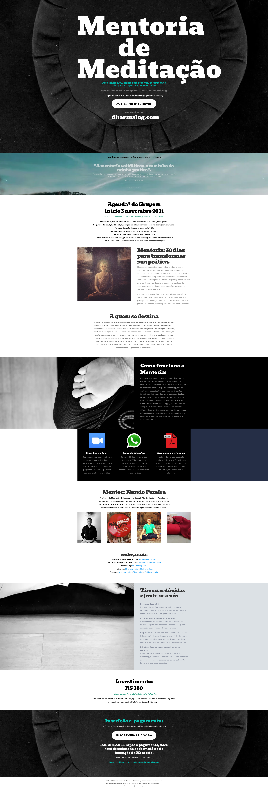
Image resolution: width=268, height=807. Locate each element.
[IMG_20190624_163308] (178, 542)
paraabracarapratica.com (150, 563)
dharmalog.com (139, 566)
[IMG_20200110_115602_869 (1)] (89, 542)
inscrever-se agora (134, 735)
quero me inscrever (134, 103)
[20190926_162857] (119, 542)
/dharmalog (138, 572)
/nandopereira (125, 572)
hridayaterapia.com (147, 559)
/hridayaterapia (151, 572)
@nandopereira (131, 569)
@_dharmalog (146, 569)
